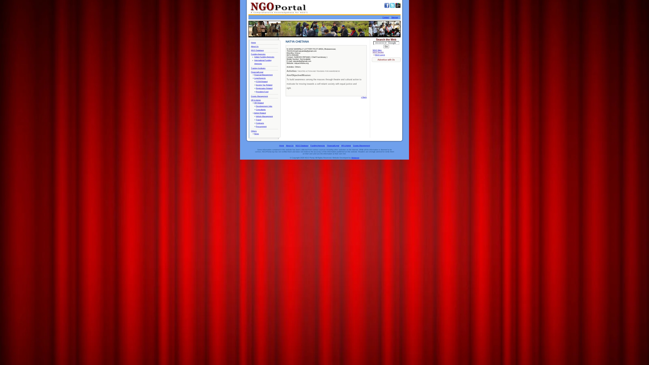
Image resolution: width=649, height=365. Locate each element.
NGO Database (257, 50)
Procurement (261, 126)
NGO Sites (377, 50)
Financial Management (263, 75)
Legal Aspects (260, 78)
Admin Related (260, 113)
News (256, 134)
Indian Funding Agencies (264, 57)
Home (253, 43)
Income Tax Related (264, 85)
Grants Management (259, 96)
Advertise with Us (386, 59)
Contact (385, 17)
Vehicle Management (264, 116)
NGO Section (378, 52)
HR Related (259, 103)
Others (254, 131)
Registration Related (264, 88)
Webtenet (355, 158)
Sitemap (394, 17)
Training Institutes (258, 68)
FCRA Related (262, 82)
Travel (258, 120)
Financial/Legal (257, 72)
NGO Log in (380, 55)
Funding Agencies (258, 54)
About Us (255, 46)
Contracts (260, 123)
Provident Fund (262, 92)
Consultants (261, 110)
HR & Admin (256, 100)
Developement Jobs (264, 106)
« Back (364, 97)
